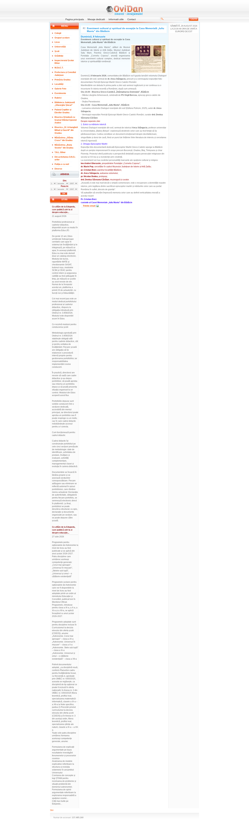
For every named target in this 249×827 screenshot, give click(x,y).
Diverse (58, 169)
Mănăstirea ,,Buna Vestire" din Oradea (64, 146)
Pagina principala (74, 19)
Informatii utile (116, 19)
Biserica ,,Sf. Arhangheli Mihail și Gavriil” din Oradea (66, 130)
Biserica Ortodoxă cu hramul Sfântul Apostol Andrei (66, 120)
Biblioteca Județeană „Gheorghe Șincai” (65, 103)
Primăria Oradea (62, 80)
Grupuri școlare (62, 38)
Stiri (52, 810)
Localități (59, 84)
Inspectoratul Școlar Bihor (64, 62)
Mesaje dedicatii (96, 19)
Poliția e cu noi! (62, 164)
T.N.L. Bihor (60, 152)
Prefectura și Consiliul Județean (65, 73)
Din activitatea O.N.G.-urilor (65, 158)
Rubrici (58, 98)
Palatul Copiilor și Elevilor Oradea (63, 111)
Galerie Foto (60, 89)
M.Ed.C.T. (59, 68)
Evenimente (60, 93)
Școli (57, 51)
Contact (131, 19)
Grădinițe (59, 56)
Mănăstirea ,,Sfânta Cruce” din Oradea (64, 139)
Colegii (58, 33)
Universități (60, 47)
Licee (57, 42)
